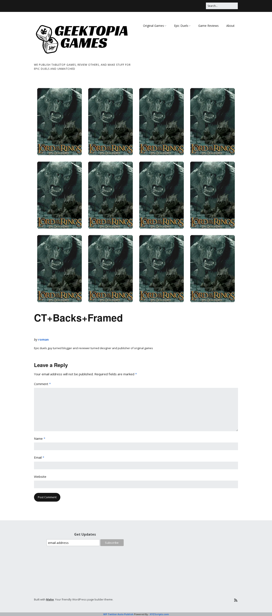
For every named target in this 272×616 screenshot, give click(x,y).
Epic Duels (181, 26)
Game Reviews (208, 26)
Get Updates (85, 534)
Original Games (153, 26)
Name (39, 438)
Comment (42, 384)
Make (50, 599)
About (230, 26)
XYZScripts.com (159, 614)
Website (40, 476)
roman (43, 339)
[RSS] (236, 600)
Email (39, 457)
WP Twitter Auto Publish (118, 614)
